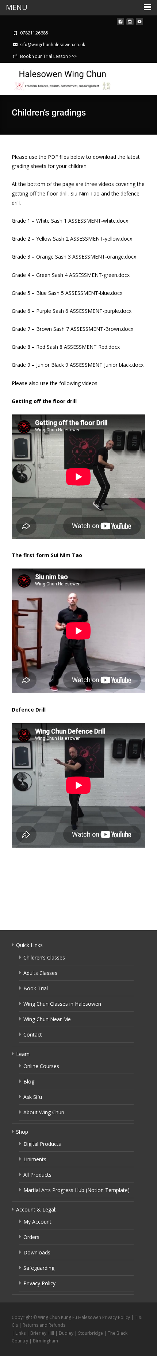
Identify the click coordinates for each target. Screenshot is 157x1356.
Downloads (36, 1252)
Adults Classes (40, 972)
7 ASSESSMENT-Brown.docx (99, 328)
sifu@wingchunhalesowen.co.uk (52, 44)
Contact (32, 1034)
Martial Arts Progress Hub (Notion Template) (76, 1190)
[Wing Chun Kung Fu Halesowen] (57, 78)
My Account (37, 1221)
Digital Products (42, 1143)
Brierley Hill (42, 1333)
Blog (28, 1081)
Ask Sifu (32, 1096)
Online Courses (41, 1066)
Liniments (34, 1159)
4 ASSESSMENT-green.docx (97, 274)
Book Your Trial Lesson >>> (48, 56)
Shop (22, 1131)
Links (20, 1333)
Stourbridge (90, 1333)
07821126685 (34, 33)
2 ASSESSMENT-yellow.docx (99, 238)
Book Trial (35, 988)
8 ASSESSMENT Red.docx (90, 346)
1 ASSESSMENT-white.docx (96, 220)
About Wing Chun (43, 1112)
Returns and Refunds (44, 1325)
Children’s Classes (44, 957)
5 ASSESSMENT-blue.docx (91, 292)
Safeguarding (38, 1267)
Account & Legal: (36, 1209)
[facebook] (120, 23)
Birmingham (45, 1341)
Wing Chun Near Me (47, 1019)
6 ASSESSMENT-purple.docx (98, 310)
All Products (37, 1174)
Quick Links (29, 945)
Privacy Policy (39, 1283)
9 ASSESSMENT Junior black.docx (104, 364)
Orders (31, 1236)
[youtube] (139, 23)
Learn (23, 1053)
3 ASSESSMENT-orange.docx (102, 256)
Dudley (66, 1333)
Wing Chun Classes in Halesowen (62, 1003)
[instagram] (130, 23)
